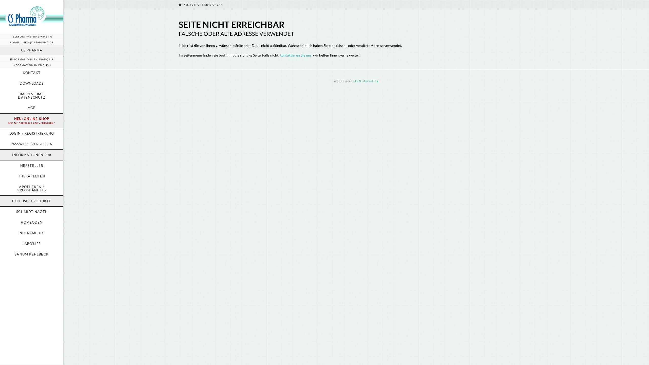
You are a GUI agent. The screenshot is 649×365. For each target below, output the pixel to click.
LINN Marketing (366, 80)
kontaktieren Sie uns (296, 55)
